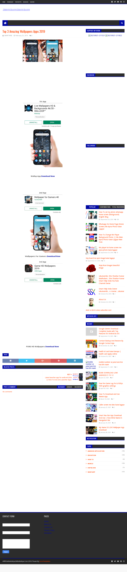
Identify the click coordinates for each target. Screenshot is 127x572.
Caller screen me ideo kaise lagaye (111, 405)
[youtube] (118, 2)
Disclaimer (48, 533)
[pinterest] (121, 2)
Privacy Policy (49, 530)
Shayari (32, 2)
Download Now (48, 176)
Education (92, 455)
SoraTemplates (44, 561)
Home (3, 2)
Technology (10, 2)
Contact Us (48, 527)
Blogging (25, 2)
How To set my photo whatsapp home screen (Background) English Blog (111, 214)
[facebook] (112, 2)
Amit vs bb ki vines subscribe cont (98, 310)
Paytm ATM (92, 468)
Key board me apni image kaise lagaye (100, 258)
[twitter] (115, 2)
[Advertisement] (63, 10)
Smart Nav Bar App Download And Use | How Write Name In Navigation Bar (110, 417)
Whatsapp (91, 472)
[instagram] (124, 2)
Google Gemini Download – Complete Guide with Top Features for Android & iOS (109, 331)
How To (91, 459)
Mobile (90, 463)
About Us (102, 299)
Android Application (96, 451)
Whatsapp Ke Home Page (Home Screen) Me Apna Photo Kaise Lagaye (111, 226)
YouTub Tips (18, 2)
